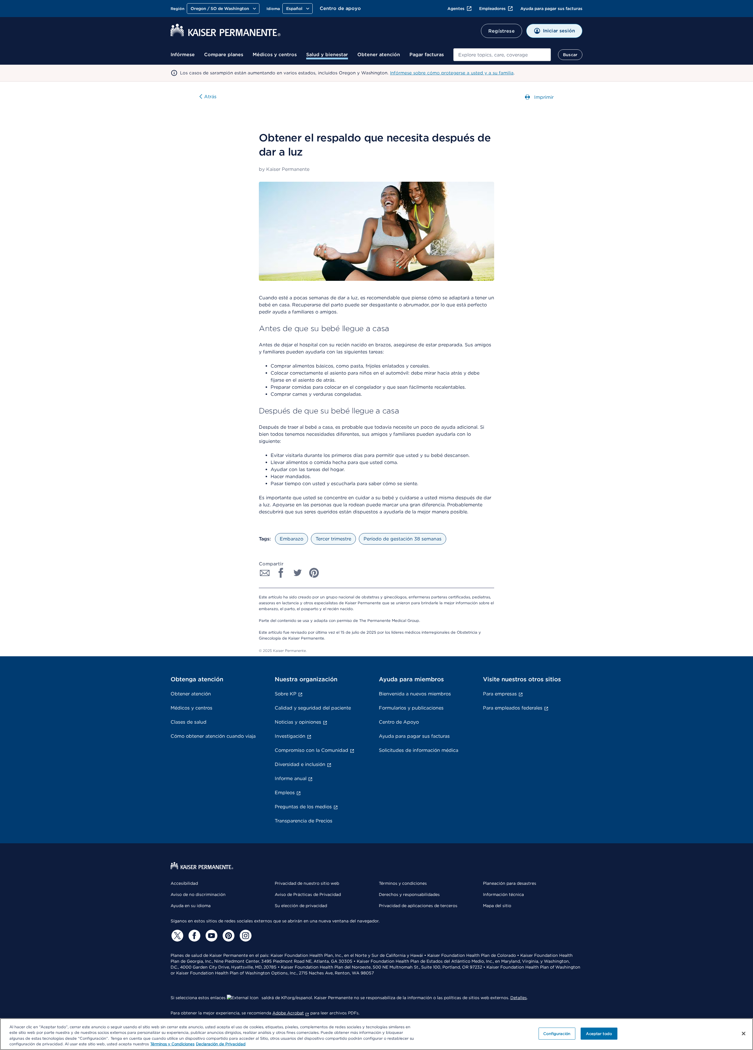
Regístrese (501, 31)
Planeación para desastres (509, 883)
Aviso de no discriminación (198, 894)
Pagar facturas (426, 54)
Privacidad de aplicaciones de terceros (418, 905)
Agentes (455, 8)
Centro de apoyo (340, 8)
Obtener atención (378, 54)
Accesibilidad (184, 883)
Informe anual (290, 778)
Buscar (570, 54)
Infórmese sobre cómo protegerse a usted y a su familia (452, 73)
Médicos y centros (275, 54)
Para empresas (500, 694)
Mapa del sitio (497, 905)
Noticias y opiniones (298, 722)
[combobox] (502, 54)
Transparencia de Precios (303, 821)
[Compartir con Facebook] (281, 573)
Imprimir (543, 97)
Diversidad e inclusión (300, 764)
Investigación (290, 736)
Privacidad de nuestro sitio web (307, 883)
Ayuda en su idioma (191, 905)
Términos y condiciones (403, 883)
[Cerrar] (743, 1033)
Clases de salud (188, 722)
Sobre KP (285, 694)
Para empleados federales (512, 708)
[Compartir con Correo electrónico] (265, 573)
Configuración (556, 1033)
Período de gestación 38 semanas (403, 539)
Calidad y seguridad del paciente (313, 708)
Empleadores (492, 8)
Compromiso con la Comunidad (311, 750)
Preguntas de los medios (303, 806)
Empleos (285, 792)
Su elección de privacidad (301, 905)
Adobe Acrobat (288, 1013)
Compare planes (223, 54)
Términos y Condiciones (172, 1044)
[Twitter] (176, 936)
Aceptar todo (599, 1033)
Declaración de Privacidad (221, 1044)
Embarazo (291, 539)
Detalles (518, 997)
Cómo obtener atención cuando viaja (213, 736)
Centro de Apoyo (399, 722)
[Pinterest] (228, 936)
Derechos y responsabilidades (409, 894)
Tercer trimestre (333, 539)
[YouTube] (210, 936)
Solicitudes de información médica (418, 750)
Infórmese (183, 54)
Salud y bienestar (327, 54)
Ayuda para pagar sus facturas (551, 8)
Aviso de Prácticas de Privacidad (308, 894)
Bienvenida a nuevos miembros (415, 694)
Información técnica (503, 894)
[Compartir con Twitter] (298, 573)
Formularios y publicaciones (411, 708)
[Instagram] (245, 936)
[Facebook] (193, 936)
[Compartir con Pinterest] (314, 573)
